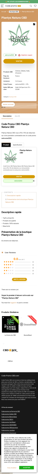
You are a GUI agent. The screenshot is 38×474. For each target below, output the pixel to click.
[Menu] (2, 6)
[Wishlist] (35, 6)
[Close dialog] (37, 456)
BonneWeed (28, 335)
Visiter (19, 61)
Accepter (26, 467)
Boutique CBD (14, 11)
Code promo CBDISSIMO (8, 425)
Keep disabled (11, 468)
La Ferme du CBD (10, 335)
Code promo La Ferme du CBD (10, 411)
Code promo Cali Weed (8, 422)
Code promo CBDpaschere (9, 427)
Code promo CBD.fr (7, 419)
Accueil (3, 11)
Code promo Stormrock (8, 433)
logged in (13, 303)
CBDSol (10, 361)
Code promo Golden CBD (9, 414)
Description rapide (14, 195)
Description (7, 116)
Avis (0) (17, 116)
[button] (34, 24)
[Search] (31, 6)
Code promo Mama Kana (9, 417)
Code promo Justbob (8, 430)
